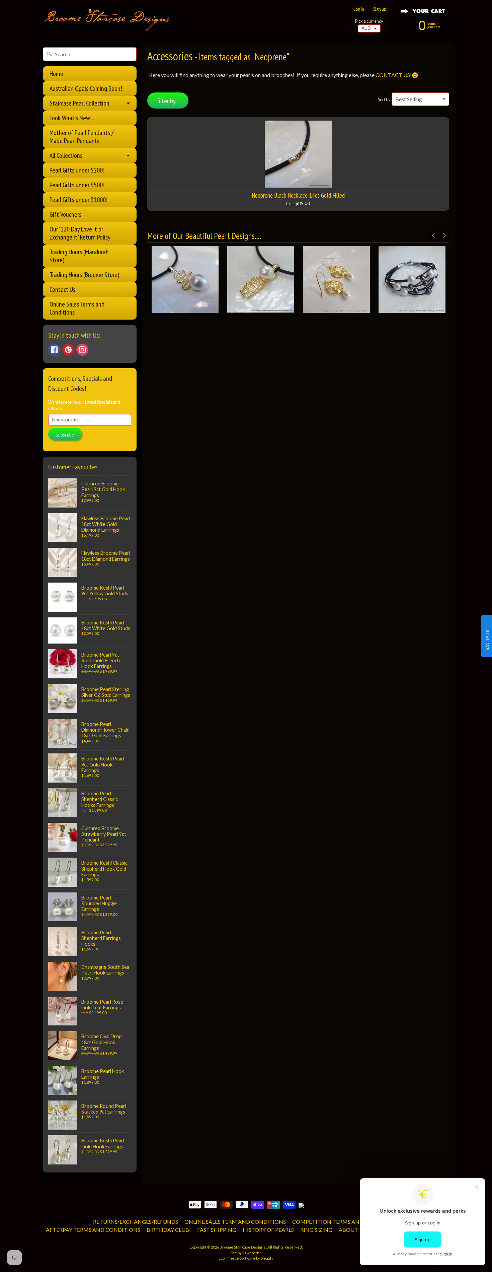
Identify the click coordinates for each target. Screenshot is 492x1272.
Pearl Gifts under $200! (77, 170)
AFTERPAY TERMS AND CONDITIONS (93, 1229)
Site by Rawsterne (246, 1253)
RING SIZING (316, 1229)
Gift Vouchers (65, 214)
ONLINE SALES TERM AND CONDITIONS (235, 1221)
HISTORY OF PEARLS (268, 1229)
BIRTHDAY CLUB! (169, 1229)
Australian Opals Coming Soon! (86, 88)
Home (56, 73)
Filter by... (167, 100)
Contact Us (62, 289)
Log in (358, 9)
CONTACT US (393, 75)
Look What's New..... (72, 118)
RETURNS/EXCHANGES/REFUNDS (135, 1221)
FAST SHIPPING (216, 1229)
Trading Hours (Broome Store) (84, 274)
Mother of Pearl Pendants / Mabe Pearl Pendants (81, 136)
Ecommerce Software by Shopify (246, 1258)
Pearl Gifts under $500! (77, 185)
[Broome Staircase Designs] (111, 21)
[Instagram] (82, 350)
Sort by (384, 99)
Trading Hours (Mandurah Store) (79, 256)
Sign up (379, 9)
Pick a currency (369, 21)
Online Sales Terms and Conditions (77, 308)
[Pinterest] (68, 350)
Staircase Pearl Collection (79, 103)
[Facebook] (54, 350)
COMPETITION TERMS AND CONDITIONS (345, 1221)
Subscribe (65, 434)
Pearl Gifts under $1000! (78, 199)
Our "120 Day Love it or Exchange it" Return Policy (80, 233)
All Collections (66, 155)
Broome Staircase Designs (243, 1247)
